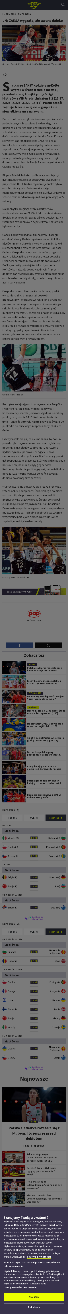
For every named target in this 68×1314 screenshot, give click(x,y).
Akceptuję (34, 1296)
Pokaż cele (34, 1307)
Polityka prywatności (39, 1256)
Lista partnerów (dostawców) (20, 1287)
